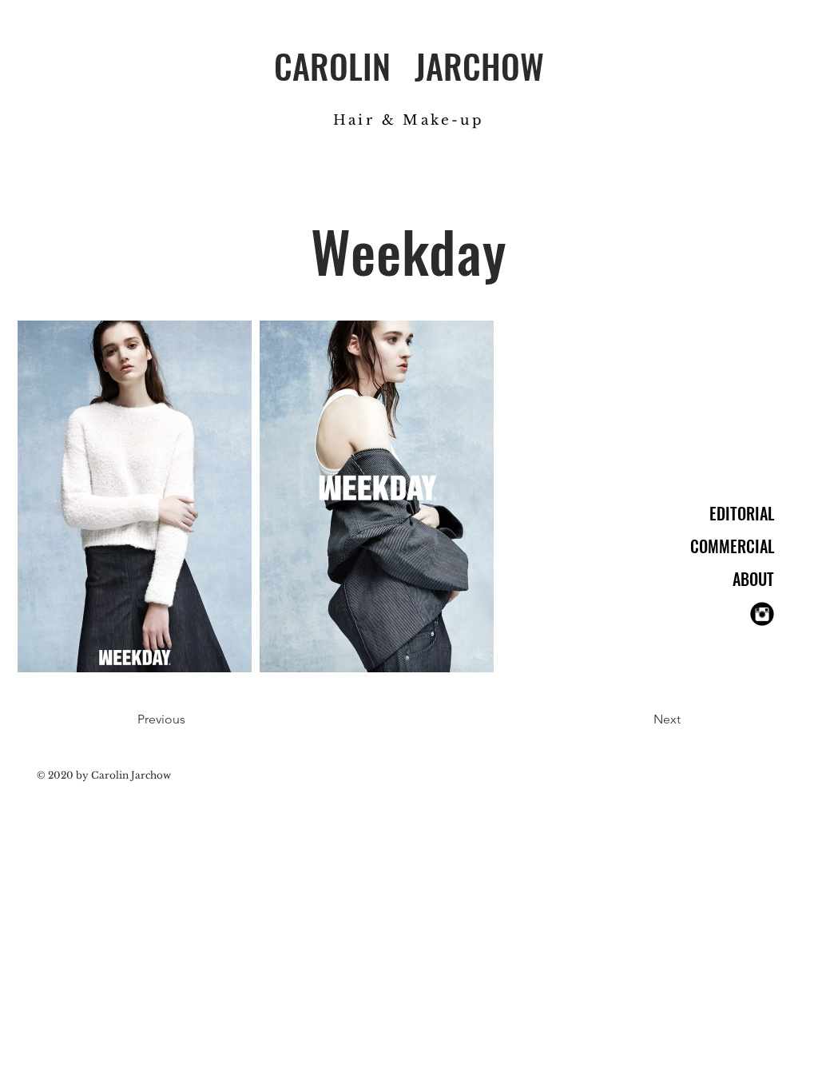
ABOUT (753, 579)
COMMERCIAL (732, 546)
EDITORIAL (741, 513)
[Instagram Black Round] (762, 614)
